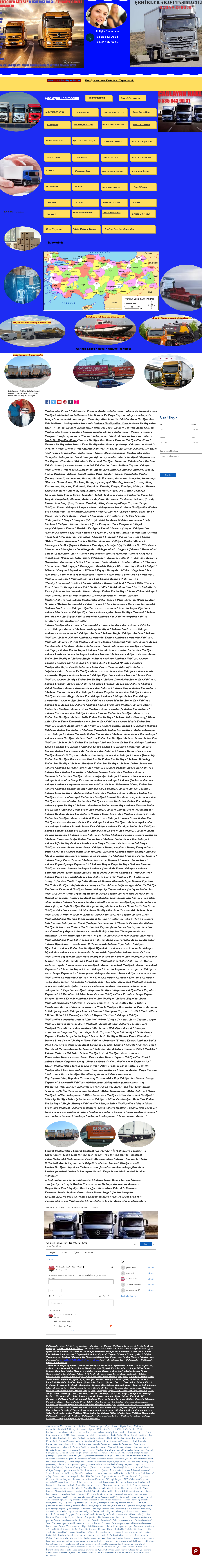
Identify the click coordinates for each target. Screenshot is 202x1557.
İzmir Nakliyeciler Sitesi (61, 440)
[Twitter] (53, 402)
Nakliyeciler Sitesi (56, 1346)
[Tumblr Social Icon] (70, 402)
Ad (161, 424)
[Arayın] (134, 1244)
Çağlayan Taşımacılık (125, 1346)
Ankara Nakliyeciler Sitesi (112, 423)
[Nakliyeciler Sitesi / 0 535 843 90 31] (59, 402)
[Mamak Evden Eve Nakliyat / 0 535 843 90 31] (47, 402)
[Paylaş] (112, 1266)
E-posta (162, 438)
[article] (81, 1299)
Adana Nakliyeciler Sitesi (134, 436)
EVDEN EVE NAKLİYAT (70, 1348)
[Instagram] (76, 402)
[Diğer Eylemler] (112, 1315)
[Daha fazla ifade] (58, 1290)
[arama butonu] (90, 37)
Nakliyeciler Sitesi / (57, 410)
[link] (52, 1252)
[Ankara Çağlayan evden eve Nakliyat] (65, 402)
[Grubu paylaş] (154, 1244)
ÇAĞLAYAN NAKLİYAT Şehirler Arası (80, 1360)
